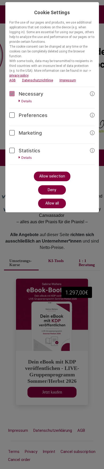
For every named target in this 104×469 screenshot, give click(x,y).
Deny (52, 190)
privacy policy (19, 75)
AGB (12, 80)
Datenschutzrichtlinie (37, 80)
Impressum (67, 80)
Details (26, 101)
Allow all (52, 203)
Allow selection (52, 176)
